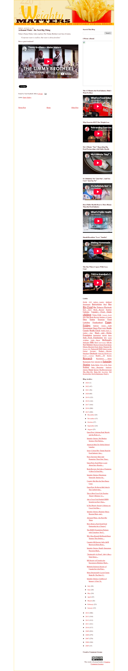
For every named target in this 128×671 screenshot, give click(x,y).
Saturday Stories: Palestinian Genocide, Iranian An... (96, 476)
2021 (87, 390)
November (91, 418)
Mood (96, 342)
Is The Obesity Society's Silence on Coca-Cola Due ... (98, 506)
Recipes (109, 356)
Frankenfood (98, 322)
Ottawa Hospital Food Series (93, 347)
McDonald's (107, 340)
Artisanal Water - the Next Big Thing (34, 30)
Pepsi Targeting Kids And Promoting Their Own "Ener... (97, 458)
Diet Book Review (92, 317)
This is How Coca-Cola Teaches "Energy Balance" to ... (97, 494)
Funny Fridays (27, 97)
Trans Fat (97, 372)
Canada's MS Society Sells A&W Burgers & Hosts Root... (98, 543)
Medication (86, 342)
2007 (87, 638)
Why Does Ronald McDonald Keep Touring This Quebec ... (99, 537)
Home (49, 107)
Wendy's (106, 374)
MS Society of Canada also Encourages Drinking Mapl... (97, 561)
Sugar (90, 369)
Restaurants (87, 362)
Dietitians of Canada (106, 317)
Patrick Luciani (107, 349)
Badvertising (97, 304)
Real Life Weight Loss (105, 353)
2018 (87, 401)
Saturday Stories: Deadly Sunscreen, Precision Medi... (99, 549)
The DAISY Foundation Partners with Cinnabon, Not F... (97, 531)
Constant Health (107, 315)
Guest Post (97, 328)
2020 (87, 393)
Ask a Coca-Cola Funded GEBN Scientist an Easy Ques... (97, 500)
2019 (87, 397)
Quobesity (94, 353)
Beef (105, 304)
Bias (110, 304)
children (87, 314)
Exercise (101, 319)
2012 (87, 620)
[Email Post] (45, 94)
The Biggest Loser (105, 370)
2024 (87, 383)
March (90, 601)
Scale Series (95, 365)
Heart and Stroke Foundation (97, 333)
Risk (92, 362)
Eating (92, 319)
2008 (87, 635)
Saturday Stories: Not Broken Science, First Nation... (97, 439)
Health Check (95, 330)
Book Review (99, 309)
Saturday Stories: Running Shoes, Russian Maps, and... (98, 512)
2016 (87, 408)
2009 (87, 631)
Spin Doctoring (97, 367)
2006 (87, 642)
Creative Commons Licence (100, 663)
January (90, 608)
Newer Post (22, 107)
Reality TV (100, 355)
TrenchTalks (105, 372)
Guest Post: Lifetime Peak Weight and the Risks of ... (98, 433)
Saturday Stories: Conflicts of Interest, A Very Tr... (97, 580)
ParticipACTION (96, 349)
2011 (87, 624)
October (90, 422)
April (89, 597)
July (89, 586)
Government (87, 328)
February (91, 604)
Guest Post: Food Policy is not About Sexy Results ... (97, 464)
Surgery (96, 370)
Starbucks (109, 367)
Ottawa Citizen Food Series (102, 345)
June (89, 590)
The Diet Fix (88, 372)
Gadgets (96, 325)
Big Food (88, 307)
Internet (104, 335)
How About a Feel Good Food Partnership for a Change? (97, 525)
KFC (105, 338)
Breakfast (109, 310)
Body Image (87, 310)
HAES (104, 328)
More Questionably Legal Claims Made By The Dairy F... (98, 573)
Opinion (89, 344)
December (91, 415)
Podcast (85, 351)
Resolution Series (104, 358)
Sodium (86, 367)
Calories (86, 311)
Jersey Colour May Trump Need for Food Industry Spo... (98, 451)
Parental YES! (87, 349)
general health (106, 326)
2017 (87, 404)
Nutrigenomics (102, 342)
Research (87, 358)
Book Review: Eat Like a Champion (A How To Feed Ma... (99, 470)
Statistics (85, 370)
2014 (87, 613)
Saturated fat (98, 362)
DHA (84, 317)
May (89, 593)
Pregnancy (93, 351)
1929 (90, 302)
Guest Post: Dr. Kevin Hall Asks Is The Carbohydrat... (98, 488)
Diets (85, 319)
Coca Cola (96, 314)
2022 (87, 386)
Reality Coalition (88, 356)
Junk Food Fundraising (93, 337)
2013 (87, 616)
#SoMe (85, 302)
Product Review (105, 351)
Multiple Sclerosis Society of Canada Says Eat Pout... (96, 567)
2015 (87, 412)
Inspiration (97, 335)
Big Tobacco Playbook (102, 307)
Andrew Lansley (98, 302)
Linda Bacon (95, 340)
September (91, 426)
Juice (110, 335)
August (90, 429)
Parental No (108, 347)
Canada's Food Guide (101, 311)
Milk (92, 342)
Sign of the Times (106, 365)
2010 (87, 627)
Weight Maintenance (97, 374)
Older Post (74, 107)
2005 (87, 646)
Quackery (86, 353)
